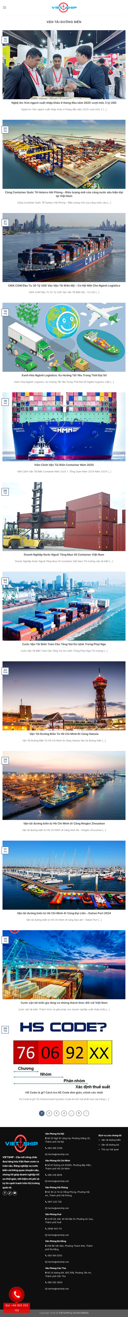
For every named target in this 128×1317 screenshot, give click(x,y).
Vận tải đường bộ (110, 1144)
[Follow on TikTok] (10, 1193)
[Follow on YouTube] (14, 1193)
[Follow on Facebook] (5, 1193)
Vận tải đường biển (111, 1140)
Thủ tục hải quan (110, 1149)
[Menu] (4, 7)
